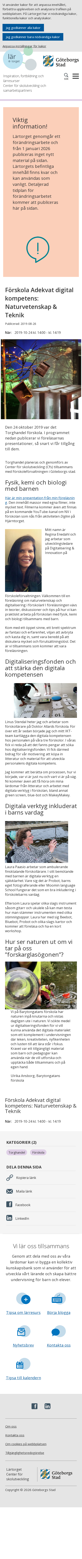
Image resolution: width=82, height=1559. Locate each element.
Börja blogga (58, 1312)
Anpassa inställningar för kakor (24, 46)
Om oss (11, 1426)
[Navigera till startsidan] (22, 59)
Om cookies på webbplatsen (25, 1444)
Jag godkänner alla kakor (23, 28)
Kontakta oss (59, 1345)
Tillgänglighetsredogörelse (24, 1453)
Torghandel (16, 1152)
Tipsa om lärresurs (23, 1312)
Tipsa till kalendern (23, 1377)
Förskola (38, 1152)
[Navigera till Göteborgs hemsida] (61, 61)
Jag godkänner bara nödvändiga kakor (33, 37)
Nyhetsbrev (23, 1345)
